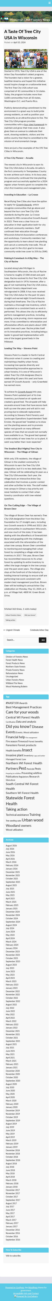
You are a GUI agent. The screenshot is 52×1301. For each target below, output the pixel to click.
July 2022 (10, 1008)
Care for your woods (22, 712)
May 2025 (10, 895)
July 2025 (10, 889)
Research (34, 777)
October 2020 (12, 1078)
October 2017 (12, 1197)
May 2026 (10, 856)
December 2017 (13, 1190)
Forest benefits (35, 741)
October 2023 (12, 958)
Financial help (15, 737)
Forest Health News (14, 660)
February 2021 (12, 1064)
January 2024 (11, 948)
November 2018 (13, 1154)
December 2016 (13, 1230)
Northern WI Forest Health (24, 763)
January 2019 (11, 1147)
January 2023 (11, 988)
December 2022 (13, 992)
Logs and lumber (39, 756)
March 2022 (11, 1021)
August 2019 (11, 1124)
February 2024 (12, 945)
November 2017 (13, 1194)
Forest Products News (15, 663)
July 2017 (10, 1207)
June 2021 (10, 1051)
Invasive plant (14, 755)
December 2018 (13, 1150)
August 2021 (11, 1044)
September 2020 (13, 1081)
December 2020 (13, 1071)
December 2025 (13, 872)
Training (34, 814)
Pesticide (30, 769)
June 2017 (10, 1210)
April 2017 (10, 1217)
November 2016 (13, 1233)
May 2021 (10, 1054)
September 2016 (13, 1240)
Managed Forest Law (16, 759)
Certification (11, 722)
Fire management (31, 737)
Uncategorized (12, 677)
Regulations (24, 777)
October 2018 (12, 1157)
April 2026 (10, 859)
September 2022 (13, 1001)
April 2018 (10, 1177)
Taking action (10, 620)
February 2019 (12, 1144)
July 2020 (10, 1088)
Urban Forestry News (13, 615)
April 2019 (10, 1137)
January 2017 (11, 1227)
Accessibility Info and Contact (26, 1294)
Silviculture (10, 780)
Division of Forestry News (17, 657)
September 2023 (13, 962)
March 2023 (11, 982)
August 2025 (11, 885)
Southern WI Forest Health (22, 793)
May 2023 (10, 975)
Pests (38, 769)
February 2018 (12, 1184)
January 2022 (11, 1028)
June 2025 (10, 892)
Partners (12, 768)
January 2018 (11, 1187)
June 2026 (10, 852)
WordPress (33, 1288)
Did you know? (30, 615)
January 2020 (11, 1107)
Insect (27, 750)
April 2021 (10, 1058)
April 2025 (10, 899)
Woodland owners (18, 825)
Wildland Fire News (14, 683)
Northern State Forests (15, 667)
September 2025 (13, 882)
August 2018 (11, 1164)
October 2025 (12, 879)
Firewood (23, 741)
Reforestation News (14, 673)
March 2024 (11, 942)
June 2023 (10, 972)
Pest (22, 768)
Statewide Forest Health (20, 801)
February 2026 (12, 866)
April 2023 (10, 978)
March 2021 (11, 1061)
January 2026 (11, 869)
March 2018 (11, 1180)
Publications (12, 777)
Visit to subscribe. (13, 1256)
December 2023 (13, 952)
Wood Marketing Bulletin (16, 687)
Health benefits (13, 750)
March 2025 (11, 902)
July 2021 (10, 1048)
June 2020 (10, 1091)
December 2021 (13, 1031)
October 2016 (12, 1237)
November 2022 (13, 995)
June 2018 (10, 1170)
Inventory (28, 755)
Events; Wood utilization (27, 733)
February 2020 (12, 1104)
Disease (37, 727)
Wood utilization (14, 830)
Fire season (11, 741)
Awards (23, 703)
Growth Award (25, 392)
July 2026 (10, 849)
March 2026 (11, 862)
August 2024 (11, 925)
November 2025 (13, 876)
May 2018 (10, 1174)
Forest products (27, 745)
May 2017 (10, 1213)
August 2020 (11, 1084)
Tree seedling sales (13, 821)
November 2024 (13, 915)
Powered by (10, 1288)
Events (11, 732)
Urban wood (32, 820)
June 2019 (10, 1131)
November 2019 (13, 1114)
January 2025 (11, 909)
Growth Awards (24, 205)
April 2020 (10, 1097)
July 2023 (10, 968)
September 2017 (13, 1200)
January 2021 (11, 1068)
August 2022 (11, 1005)
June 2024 (10, 932)
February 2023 (12, 985)
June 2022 (10, 1011)
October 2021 (12, 1038)
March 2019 (11, 1140)
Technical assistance (17, 815)
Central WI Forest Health (23, 717)
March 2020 (11, 1101)
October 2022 (12, 998)
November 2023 (13, 955)
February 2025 (12, 905)
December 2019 (13, 1111)
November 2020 (13, 1074)
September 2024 (13, 922)
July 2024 (10, 928)
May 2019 (10, 1134)
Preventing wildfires (31, 773)
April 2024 (10, 938)
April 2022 (10, 1018)
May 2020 (10, 1094)
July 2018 (10, 1167)
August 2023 (11, 965)
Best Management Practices (24, 707)
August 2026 (11, 846)
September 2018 (13, 1160)
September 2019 (13, 1121)
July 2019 (10, 1127)
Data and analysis (26, 722)
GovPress (20, 1288)
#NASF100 (12, 703)
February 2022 (12, 1025)
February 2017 (12, 1223)
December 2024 (13, 912)
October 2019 (12, 1117)
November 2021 (13, 1035)
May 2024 (10, 935)
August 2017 (11, 1204)
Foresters (11, 745)
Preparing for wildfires (13, 773)
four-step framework (34, 124)
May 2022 (10, 1015)
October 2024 (12, 919)
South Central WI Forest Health (22, 786)
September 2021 (13, 1041)
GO (43, 640)
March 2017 (11, 1220)
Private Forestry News (15, 670)
